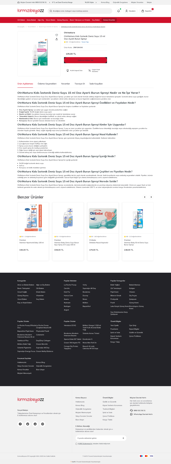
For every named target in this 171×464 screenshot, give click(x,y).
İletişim (149, 2)
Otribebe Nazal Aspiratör (98, 243)
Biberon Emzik (116, 295)
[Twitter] (27, 424)
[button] (50, 2)
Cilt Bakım (21, 20)
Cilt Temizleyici (116, 288)
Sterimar (22, 240)
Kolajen (132, 288)
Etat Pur (67, 292)
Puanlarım (114, 329)
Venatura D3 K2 (70, 325)
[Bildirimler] (118, 11)
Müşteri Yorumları (137, 2)
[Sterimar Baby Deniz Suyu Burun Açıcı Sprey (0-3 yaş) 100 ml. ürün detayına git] (68, 218)
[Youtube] (35, 424)
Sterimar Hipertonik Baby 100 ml (31, 243)
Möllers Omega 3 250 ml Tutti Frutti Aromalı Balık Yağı (92, 327)
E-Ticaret (90, 456)
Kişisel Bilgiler (134, 329)
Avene (66, 299)
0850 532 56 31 (41, 2)
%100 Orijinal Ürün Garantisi (73, 2)
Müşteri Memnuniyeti (83, 412)
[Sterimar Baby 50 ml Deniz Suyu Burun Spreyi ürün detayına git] (137, 218)
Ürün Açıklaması (25, 83)
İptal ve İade (115, 332)
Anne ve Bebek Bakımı (25, 285)
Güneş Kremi (134, 303)
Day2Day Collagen (43, 340)
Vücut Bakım (50, 20)
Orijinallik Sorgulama (120, 2)
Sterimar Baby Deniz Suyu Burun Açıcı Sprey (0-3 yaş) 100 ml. (66, 244)
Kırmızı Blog (105, 2)
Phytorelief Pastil (42, 331)
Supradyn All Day (89, 288)
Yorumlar (65, 83)
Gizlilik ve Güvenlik (136, 332)
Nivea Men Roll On (90, 343)
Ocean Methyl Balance (44, 351)
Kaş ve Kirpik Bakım (24, 303)
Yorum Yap (85, 42)
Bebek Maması (134, 285)
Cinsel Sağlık (22, 292)
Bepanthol (87, 306)
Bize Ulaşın (40, 370)
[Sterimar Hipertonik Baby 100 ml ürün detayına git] (33, 218)
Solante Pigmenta (24, 348)
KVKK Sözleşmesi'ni (85, 444)
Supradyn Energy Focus (26, 351)
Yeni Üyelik (115, 325)
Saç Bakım (96, 20)
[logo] (30, 11)
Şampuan (132, 299)
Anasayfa (20, 27)
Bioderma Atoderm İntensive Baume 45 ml (25, 336)
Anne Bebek (31, 20)
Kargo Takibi (107, 420)
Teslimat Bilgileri (109, 409)
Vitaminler (40, 295)
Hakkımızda (21, 362)
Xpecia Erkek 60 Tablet (72, 339)
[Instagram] (42, 424)
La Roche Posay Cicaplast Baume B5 (43, 326)
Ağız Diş (41, 20)
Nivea (85, 299)
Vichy (85, 285)
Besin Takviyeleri (23, 288)
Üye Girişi (132, 325)
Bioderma (86, 292)
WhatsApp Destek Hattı (143, 414)
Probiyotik (114, 299)
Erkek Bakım (40, 292)
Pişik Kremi (114, 292)
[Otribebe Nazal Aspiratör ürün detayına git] (103, 218)
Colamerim (40, 335)
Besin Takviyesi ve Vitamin (80, 20)
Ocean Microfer (42, 344)
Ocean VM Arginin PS (72, 343)
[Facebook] (20, 424)
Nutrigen (67, 306)
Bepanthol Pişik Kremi (25, 331)
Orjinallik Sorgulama (43, 366)
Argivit (66, 310)
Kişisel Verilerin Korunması (116, 337)
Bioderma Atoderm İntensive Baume (71, 334)
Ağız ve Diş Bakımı (43, 285)
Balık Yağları (115, 285)
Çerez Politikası (135, 336)
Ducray (85, 295)
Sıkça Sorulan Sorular (25, 366)
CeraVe (67, 288)
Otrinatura (69, 32)
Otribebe (92, 240)
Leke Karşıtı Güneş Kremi (120, 306)
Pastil (113, 303)
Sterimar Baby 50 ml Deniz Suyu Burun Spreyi (136, 244)
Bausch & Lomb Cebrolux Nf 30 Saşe (90, 347)
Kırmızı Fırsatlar (109, 20)
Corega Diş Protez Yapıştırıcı (71, 347)
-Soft (85, 456)
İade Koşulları (96, 83)
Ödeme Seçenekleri (47, 83)
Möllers (85, 303)
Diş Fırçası (133, 295)
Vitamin (132, 292)
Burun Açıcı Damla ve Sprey (48, 27)
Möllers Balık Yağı (24, 344)
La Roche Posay (70, 285)
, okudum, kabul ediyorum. (94, 444)
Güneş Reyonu (62, 20)
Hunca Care (68, 295)
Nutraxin (67, 303)
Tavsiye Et (80, 83)
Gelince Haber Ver (85, 60)
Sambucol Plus (22, 340)
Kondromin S (87, 339)
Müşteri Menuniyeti (24, 373)
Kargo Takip (115, 342)
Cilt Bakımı (40, 288)
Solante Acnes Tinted (91, 333)
